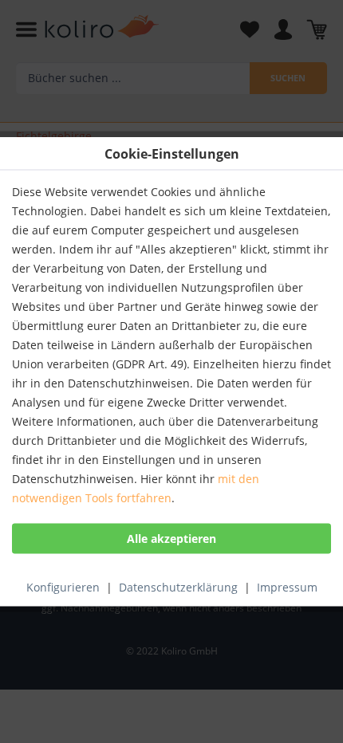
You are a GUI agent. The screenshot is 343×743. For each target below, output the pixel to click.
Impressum (287, 587)
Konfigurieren (63, 587)
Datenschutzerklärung (178, 587)
